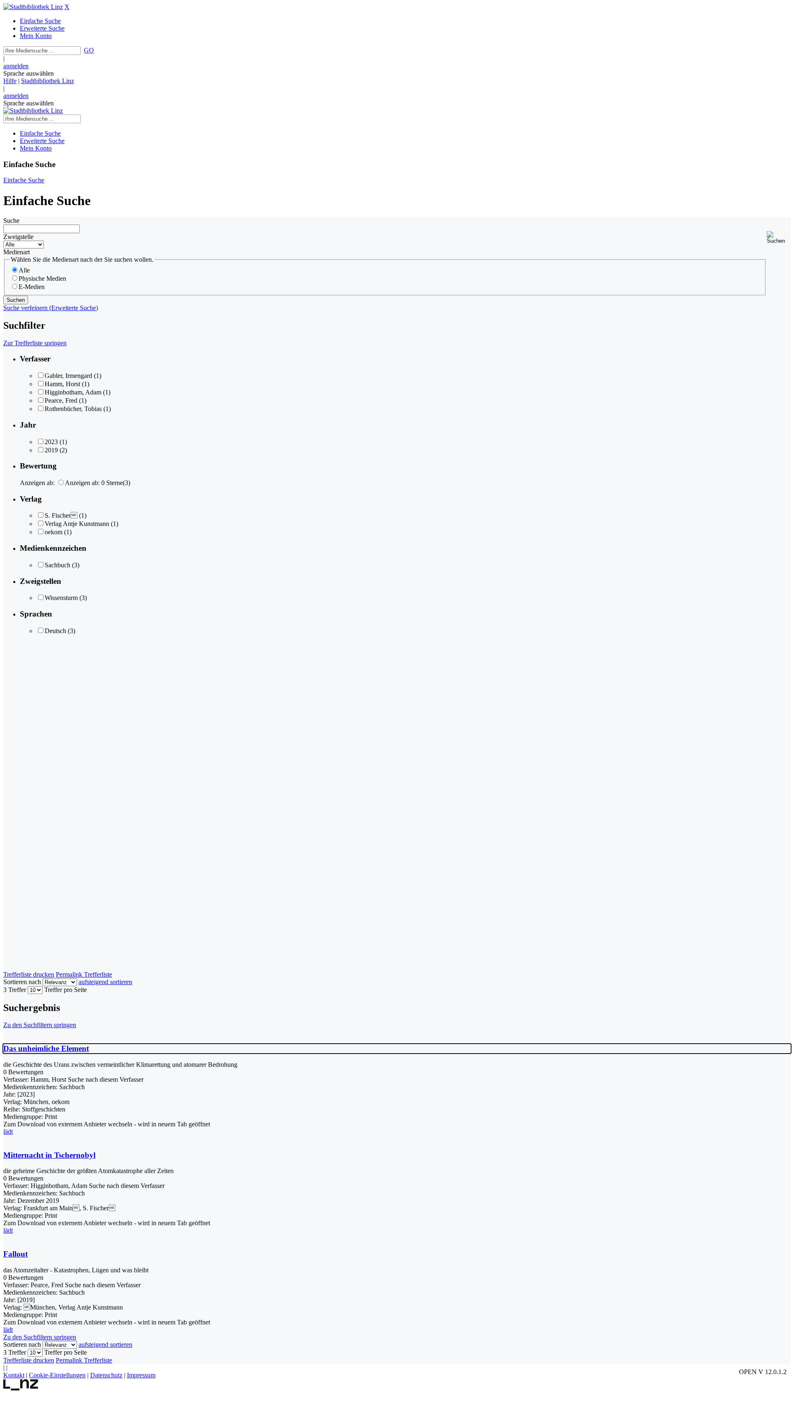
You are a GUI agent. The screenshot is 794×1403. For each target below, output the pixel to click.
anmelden (16, 65)
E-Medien (32, 286)
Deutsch (55, 630)
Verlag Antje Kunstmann (77, 523)
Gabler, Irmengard (68, 375)
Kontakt (13, 1375)
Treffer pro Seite (65, 989)
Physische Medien (42, 278)
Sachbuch (57, 565)
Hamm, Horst (62, 383)
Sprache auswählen (28, 73)
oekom (53, 531)
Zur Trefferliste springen (35, 343)
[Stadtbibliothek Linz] (33, 6)
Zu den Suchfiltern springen (39, 1024)
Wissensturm (61, 597)
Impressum (141, 1375)
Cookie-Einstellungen (57, 1375)
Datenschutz (106, 1375)
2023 (51, 441)
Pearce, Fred (61, 400)
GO (89, 50)
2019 (51, 450)
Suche (11, 220)
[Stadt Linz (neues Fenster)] (20, 1388)
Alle (24, 270)
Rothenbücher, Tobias (73, 408)
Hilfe (10, 80)
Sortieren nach (22, 981)
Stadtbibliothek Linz (47, 80)
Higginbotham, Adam (73, 392)
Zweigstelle (18, 236)
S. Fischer (61, 515)
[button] (779, 237)
